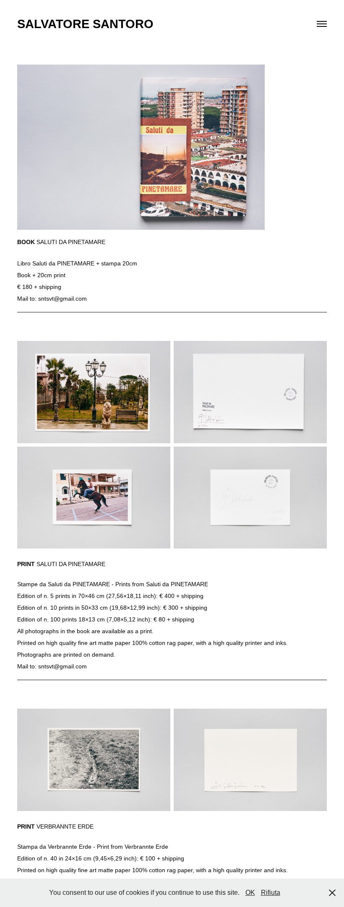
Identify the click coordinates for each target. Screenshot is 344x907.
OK (250, 892)
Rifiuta (270, 892)
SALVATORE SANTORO (85, 24)
